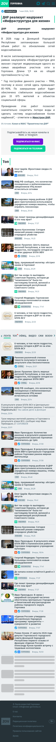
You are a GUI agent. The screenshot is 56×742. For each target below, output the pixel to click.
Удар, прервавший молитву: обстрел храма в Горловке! (34, 263)
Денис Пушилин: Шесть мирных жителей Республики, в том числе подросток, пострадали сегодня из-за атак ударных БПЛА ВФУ (34, 248)
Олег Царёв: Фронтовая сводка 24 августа (33, 170)
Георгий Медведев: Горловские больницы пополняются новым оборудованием (31, 300)
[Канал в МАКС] (38, 3)
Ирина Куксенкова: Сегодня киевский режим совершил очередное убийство (29, 232)
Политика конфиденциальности (28, 726)
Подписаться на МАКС (28, 141)
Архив (15, 736)
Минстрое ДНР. (42, 117)
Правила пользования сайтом (27, 731)
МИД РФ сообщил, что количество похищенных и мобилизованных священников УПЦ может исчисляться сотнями (33, 185)
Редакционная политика (24, 721)
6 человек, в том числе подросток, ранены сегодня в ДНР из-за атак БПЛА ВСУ (33, 315)
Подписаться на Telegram (28, 148)
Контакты (17, 716)
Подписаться (8, 409)
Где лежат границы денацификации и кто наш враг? (34, 218)
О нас (15, 711)
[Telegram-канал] (43, 3)
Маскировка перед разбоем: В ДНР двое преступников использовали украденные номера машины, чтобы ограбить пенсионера (34, 203)
